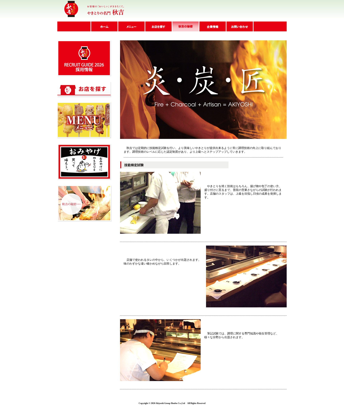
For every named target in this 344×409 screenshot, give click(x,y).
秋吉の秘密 (185, 26)
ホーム (104, 26)
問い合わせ (240, 26)
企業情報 (212, 26)
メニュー (131, 26)
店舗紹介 (158, 26)
